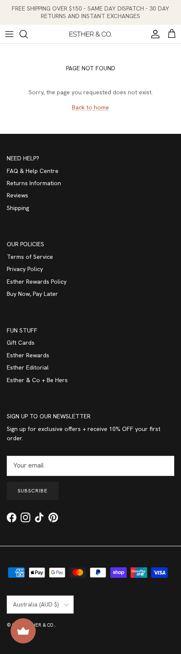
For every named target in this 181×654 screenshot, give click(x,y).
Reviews (17, 195)
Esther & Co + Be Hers (37, 380)
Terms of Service (30, 257)
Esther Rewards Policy (37, 281)
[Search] (28, 34)
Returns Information (34, 183)
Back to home (90, 107)
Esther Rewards (28, 355)
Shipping (18, 208)
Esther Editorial (28, 367)
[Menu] (9, 34)
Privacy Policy (25, 269)
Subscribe (33, 490)
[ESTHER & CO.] (90, 34)
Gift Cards (21, 342)
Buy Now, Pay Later (32, 294)
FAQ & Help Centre (33, 171)
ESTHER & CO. (39, 625)
